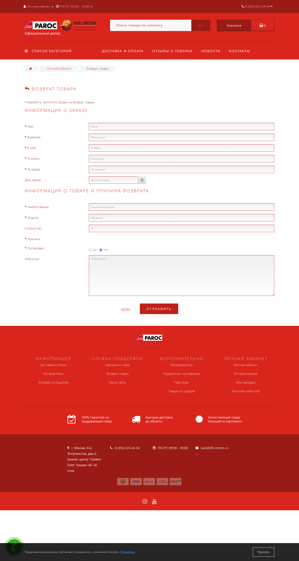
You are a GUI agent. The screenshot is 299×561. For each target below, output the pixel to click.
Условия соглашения (53, 382)
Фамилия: (34, 137)
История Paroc (53, 374)
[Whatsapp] (197, 453)
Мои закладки (245, 382)
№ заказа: (33, 169)
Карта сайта (117, 382)
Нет (106, 250)
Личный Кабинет (59, 68)
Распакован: (35, 248)
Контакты (239, 51)
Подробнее (127, 552)
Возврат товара (97, 68)
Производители (181, 365)
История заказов (245, 374)
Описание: (32, 259)
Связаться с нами (117, 365)
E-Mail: (31, 148)
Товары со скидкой (181, 391)
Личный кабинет (245, 365)
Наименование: (38, 207)
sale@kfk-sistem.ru (215, 448)
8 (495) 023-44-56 (127, 448)
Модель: (33, 217)
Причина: (34, 239)
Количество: (33, 228)
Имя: (30, 126)
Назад (125, 309)
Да (94, 250)
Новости (210, 51)
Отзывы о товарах (172, 51)
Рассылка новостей (245, 391)
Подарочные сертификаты (181, 374)
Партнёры (181, 382)
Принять (263, 552)
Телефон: (33, 158)
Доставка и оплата (123, 51)
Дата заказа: (33, 180)
